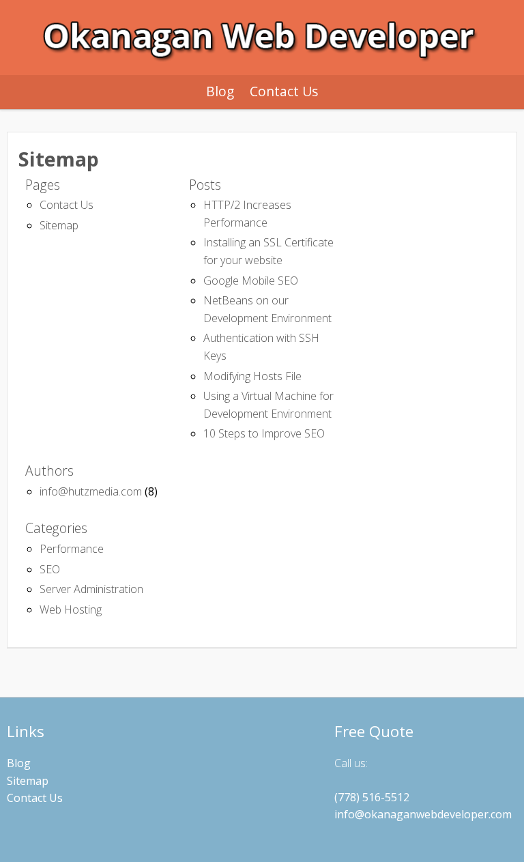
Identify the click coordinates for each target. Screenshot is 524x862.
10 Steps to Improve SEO (264, 433)
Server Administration (91, 589)
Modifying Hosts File (252, 376)
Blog (220, 91)
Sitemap (59, 225)
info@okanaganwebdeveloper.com (423, 814)
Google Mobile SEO (250, 280)
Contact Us (284, 91)
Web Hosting (71, 609)
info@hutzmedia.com (91, 491)
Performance (72, 548)
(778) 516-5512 (371, 797)
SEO (50, 569)
